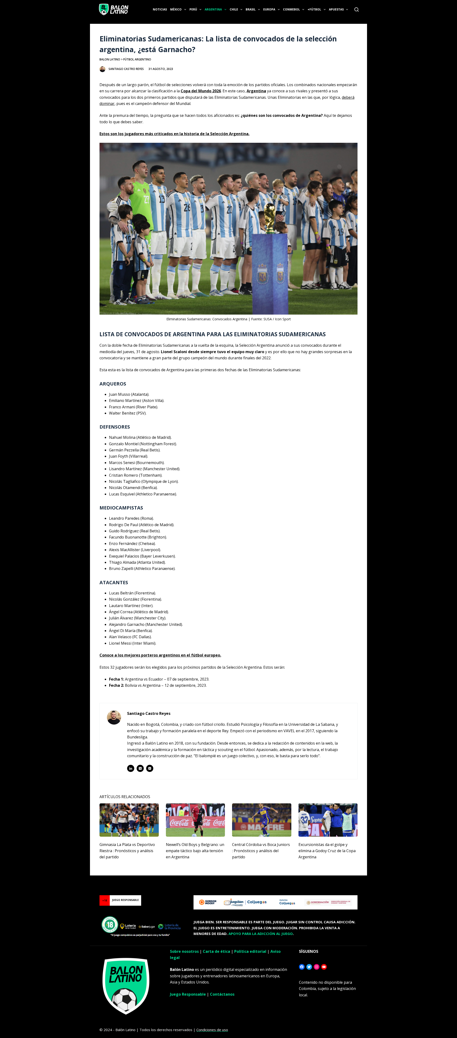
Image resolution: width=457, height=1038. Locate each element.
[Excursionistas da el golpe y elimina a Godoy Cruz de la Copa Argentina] (328, 820)
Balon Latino (109, 59)
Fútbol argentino (137, 59)
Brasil (251, 9)
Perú (193, 9)
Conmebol (291, 9)
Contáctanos (222, 994)
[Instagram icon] (149, 768)
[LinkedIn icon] (130, 768)
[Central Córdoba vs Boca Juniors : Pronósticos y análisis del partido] (261, 820)
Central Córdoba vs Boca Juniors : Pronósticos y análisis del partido (261, 851)
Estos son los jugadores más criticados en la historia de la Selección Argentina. (174, 133)
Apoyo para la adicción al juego (260, 933)
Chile (234, 9)
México (176, 9)
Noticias (160, 9)
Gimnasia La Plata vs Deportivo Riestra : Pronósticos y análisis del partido (127, 851)
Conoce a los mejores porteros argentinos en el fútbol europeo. (160, 655)
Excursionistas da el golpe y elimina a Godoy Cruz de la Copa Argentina (327, 851)
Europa (269, 9)
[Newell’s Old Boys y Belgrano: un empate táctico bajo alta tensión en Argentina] (195, 820)
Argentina (213, 9)
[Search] (356, 9)
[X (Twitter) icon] (140, 768)
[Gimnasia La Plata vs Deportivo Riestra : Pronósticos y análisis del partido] (129, 820)
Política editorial (250, 951)
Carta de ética (216, 951)
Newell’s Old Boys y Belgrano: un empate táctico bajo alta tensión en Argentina (195, 851)
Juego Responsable (188, 994)
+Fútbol (314, 9)
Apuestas (336, 9)
